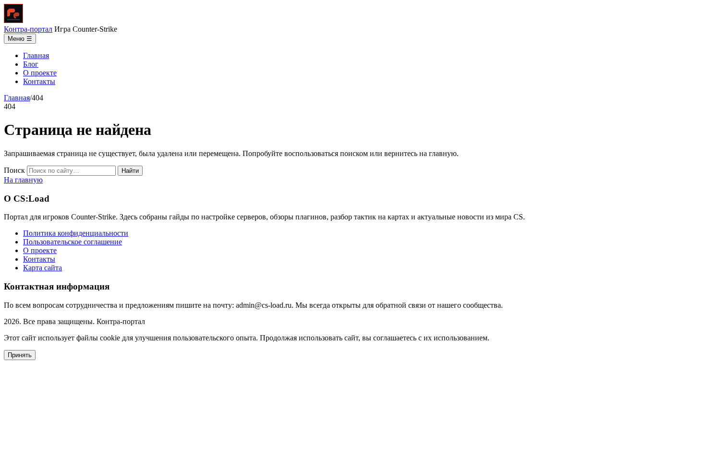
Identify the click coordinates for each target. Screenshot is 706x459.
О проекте (40, 73)
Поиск (14, 170)
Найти (130, 170)
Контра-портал (28, 29)
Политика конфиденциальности (75, 233)
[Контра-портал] (13, 20)
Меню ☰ (20, 38)
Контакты (39, 81)
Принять (20, 355)
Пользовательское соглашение (72, 242)
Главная (36, 55)
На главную (23, 180)
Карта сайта (42, 268)
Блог (30, 64)
